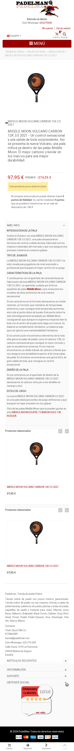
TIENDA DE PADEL (15, 51)
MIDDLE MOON (57, 51)
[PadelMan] (37, 8)
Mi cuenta (47, 28)
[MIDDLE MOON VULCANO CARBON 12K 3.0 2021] (37, 87)
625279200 (46, 22)
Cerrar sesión (63, 28)
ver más (40, 712)
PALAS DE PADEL (36, 51)
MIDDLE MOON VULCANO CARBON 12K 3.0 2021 (33, 487)
